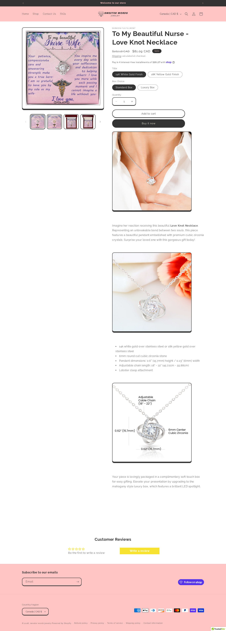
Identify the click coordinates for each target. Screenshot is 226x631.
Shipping (116, 56)
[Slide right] (100, 121)
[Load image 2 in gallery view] (54, 121)
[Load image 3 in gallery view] (71, 121)
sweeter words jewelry (40, 623)
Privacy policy (97, 623)
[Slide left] (25, 121)
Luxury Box (148, 87)
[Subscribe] (77, 582)
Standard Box (124, 87)
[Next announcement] (202, 3)
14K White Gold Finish (129, 74)
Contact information (153, 623)
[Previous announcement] (23, 3)
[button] (186, 14)
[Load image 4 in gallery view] (87, 121)
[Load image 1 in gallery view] (37, 121)
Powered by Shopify (61, 623)
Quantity (116, 95)
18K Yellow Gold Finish (165, 74)
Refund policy (81, 623)
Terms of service (115, 623)
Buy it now (149, 123)
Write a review (139, 550)
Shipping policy (133, 623)
